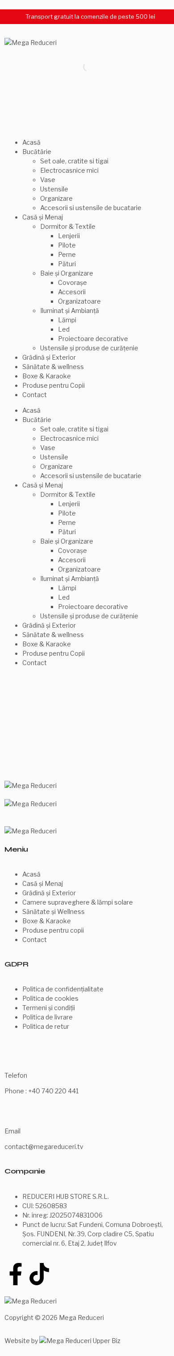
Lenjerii (69, 236)
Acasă (31, 142)
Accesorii (72, 292)
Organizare (56, 198)
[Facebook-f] (15, 1274)
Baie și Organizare (66, 273)
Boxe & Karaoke (46, 376)
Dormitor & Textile (67, 226)
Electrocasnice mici (69, 170)
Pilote (67, 245)
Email (12, 1131)
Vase (47, 179)
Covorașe (72, 282)
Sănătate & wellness (53, 366)
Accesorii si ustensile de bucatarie (90, 207)
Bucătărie (36, 151)
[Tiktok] (39, 1274)
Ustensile (54, 189)
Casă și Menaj (42, 217)
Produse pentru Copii (53, 385)
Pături (67, 264)
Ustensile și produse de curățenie (89, 348)
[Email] (15, 1113)
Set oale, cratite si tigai (74, 161)
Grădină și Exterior (49, 357)
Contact (34, 394)
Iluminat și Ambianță (69, 310)
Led (64, 329)
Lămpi (67, 320)
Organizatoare (79, 301)
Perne (67, 254)
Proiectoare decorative (93, 338)
